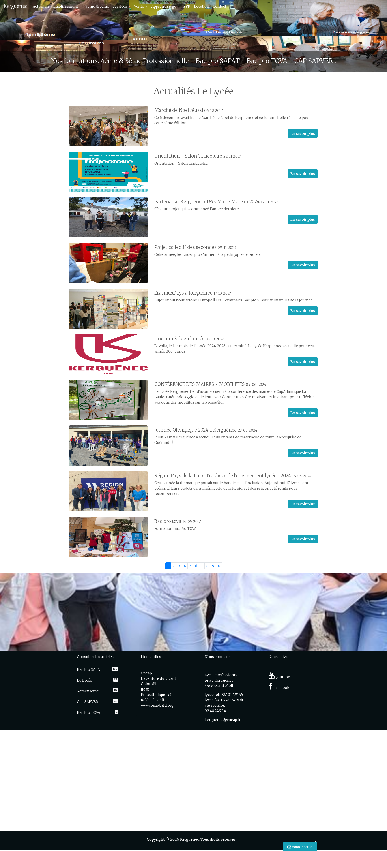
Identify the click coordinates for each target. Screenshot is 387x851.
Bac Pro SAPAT (89, 669)
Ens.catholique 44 (156, 694)
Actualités (41, 6)
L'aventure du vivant (158, 678)
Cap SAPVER (87, 701)
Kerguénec (15, 6)
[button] (29, 36)
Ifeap (145, 689)
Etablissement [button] (66, 6)
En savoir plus (302, 133)
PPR (186, 6)
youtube (282, 677)
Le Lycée (84, 680)
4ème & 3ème (97, 6)
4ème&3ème (88, 691)
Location (201, 6)
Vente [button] (139, 6)
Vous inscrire (301, 846)
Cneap (146, 673)
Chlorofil (148, 684)
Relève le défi (152, 700)
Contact (219, 6)
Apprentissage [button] (164, 6)
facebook (281, 687)
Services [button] (120, 6)
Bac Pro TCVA (88, 712)
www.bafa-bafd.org (157, 705)
